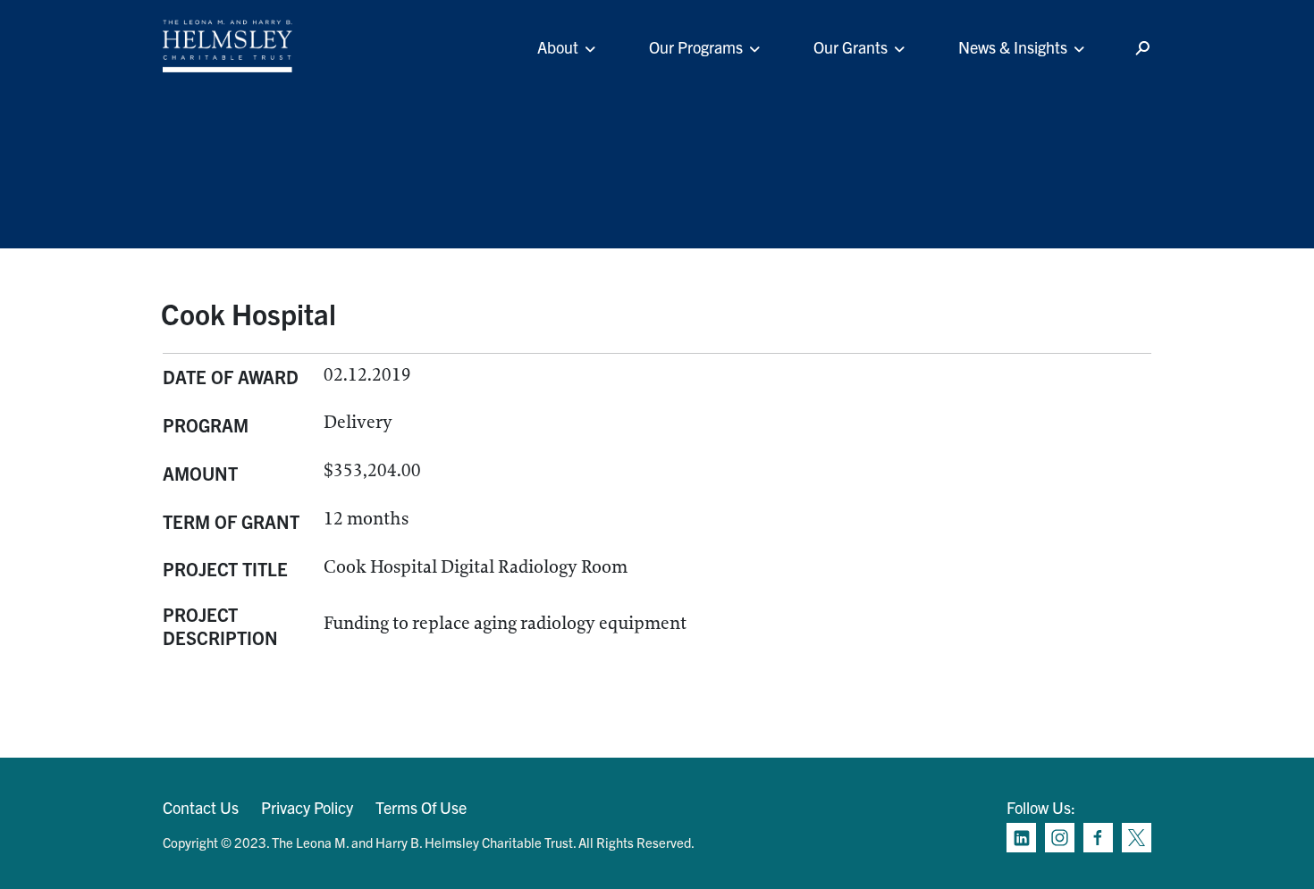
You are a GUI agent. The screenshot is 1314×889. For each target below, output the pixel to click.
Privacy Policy (307, 807)
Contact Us (201, 807)
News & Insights (1012, 47)
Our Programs (696, 47)
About (557, 47)
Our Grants (850, 47)
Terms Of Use (421, 807)
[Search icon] (1142, 48)
